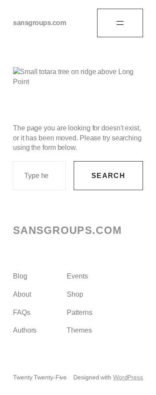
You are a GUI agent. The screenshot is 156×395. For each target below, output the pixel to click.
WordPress (128, 377)
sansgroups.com (39, 22)
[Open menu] (120, 23)
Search (108, 175)
